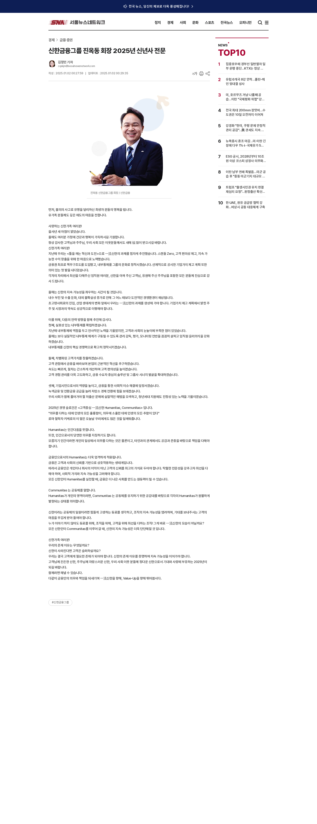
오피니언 (245, 22)
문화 (195, 22)
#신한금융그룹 (60, 602)
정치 (158, 22)
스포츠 (209, 22)
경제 (170, 22)
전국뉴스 (227, 22)
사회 (183, 22)
